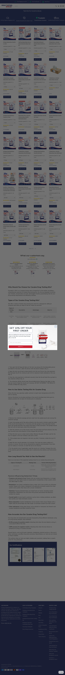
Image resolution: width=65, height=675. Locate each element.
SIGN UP (20, 346)
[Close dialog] (56, 326)
